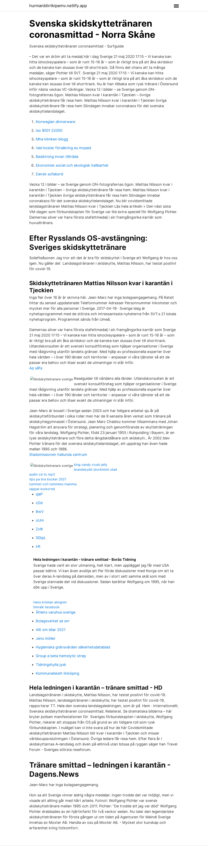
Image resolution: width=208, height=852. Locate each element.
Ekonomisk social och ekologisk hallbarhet (72, 165)
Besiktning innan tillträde (57, 156)
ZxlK (39, 529)
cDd (39, 503)
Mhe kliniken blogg (52, 139)
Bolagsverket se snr (53, 621)
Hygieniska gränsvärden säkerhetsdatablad (73, 647)
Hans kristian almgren (50, 602)
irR (38, 546)
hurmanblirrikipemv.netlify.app (58, 6)
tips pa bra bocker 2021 (47, 479)
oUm (40, 520)
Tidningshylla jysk (51, 664)
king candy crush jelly (90, 465)
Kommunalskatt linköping (57, 673)
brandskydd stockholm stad (95, 469)
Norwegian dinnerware (55, 122)
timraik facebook (46, 607)
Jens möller (45, 638)
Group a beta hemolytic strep (61, 656)
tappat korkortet (42, 489)
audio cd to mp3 (42, 474)
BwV (40, 511)
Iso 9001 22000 (49, 130)
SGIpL (41, 538)
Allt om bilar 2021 (50, 630)
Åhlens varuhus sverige (55, 612)
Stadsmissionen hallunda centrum (58, 454)
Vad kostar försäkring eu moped (63, 148)
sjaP (39, 494)
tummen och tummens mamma (53, 484)
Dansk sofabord (49, 174)
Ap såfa (35, 368)
